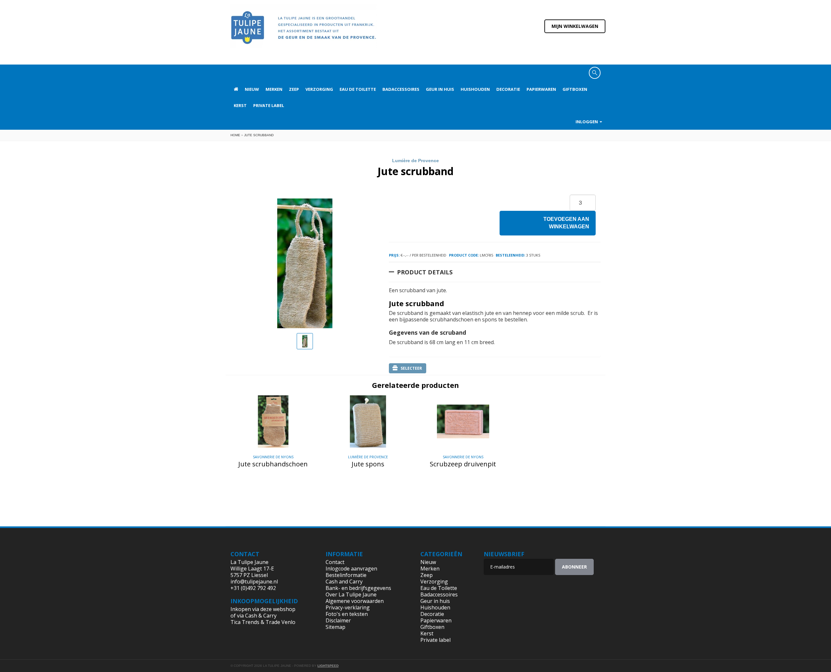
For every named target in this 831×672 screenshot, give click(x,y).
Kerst (240, 105)
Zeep (294, 89)
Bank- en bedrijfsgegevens (358, 588)
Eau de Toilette (358, 89)
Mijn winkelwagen (575, 26)
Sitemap (335, 626)
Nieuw (252, 89)
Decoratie (508, 89)
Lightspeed (328, 665)
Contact (335, 562)
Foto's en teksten (347, 614)
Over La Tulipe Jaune (351, 594)
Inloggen (587, 122)
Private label (268, 105)
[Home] (303, 31)
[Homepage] (236, 89)
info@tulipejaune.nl (254, 581)
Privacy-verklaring (348, 607)
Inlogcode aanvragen (351, 568)
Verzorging (319, 89)
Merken (274, 89)
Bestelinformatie (346, 575)
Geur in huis (440, 89)
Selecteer (411, 368)
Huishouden (475, 89)
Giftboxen (575, 89)
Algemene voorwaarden (355, 601)
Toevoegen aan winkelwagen (566, 222)
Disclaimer (338, 620)
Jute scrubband (259, 135)
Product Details (425, 272)
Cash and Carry (344, 581)
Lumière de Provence (415, 160)
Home (235, 135)
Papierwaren (541, 89)
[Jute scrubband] (305, 341)
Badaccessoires (400, 89)
